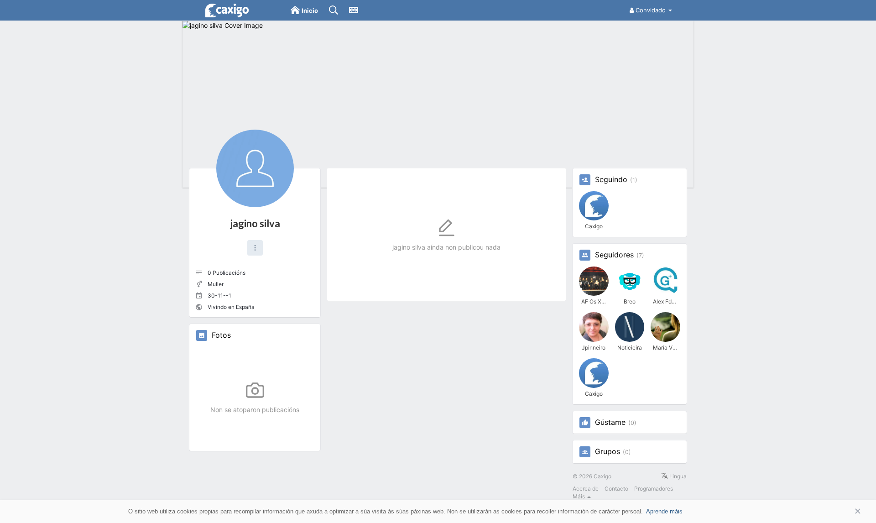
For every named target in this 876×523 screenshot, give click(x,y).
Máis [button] (579, 496)
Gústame (610, 422)
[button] (255, 248)
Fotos (221, 335)
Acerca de (586, 488)
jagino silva (255, 223)
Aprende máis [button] (664, 511)
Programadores (653, 488)
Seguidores (614, 255)
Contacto (616, 488)
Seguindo (611, 180)
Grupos (607, 452)
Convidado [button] (650, 10)
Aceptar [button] (844, 511)
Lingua (677, 476)
